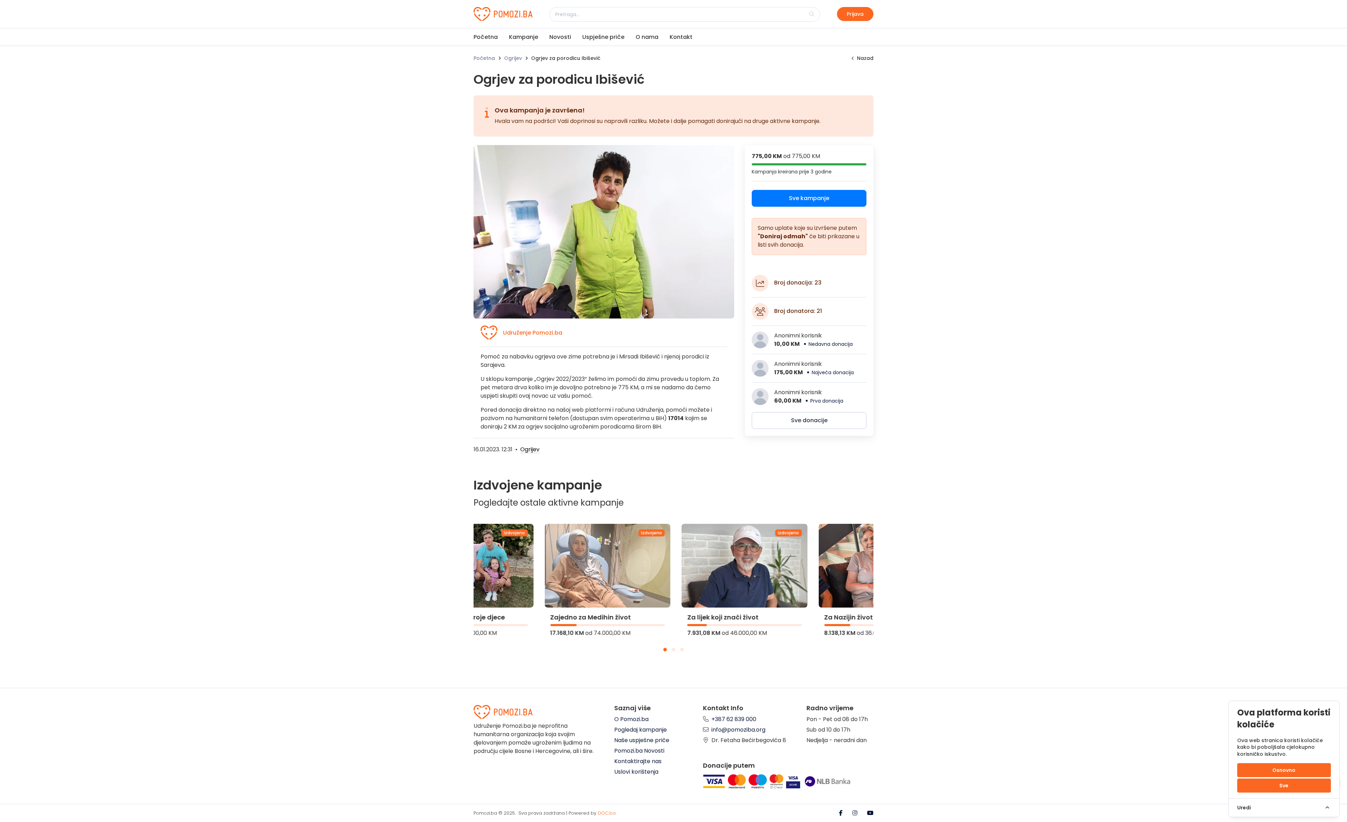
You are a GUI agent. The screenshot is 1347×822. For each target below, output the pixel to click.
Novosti (560, 37)
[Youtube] (870, 813)
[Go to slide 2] (673, 649)
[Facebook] (841, 813)
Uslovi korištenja (636, 772)
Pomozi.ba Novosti (639, 751)
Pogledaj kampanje (640, 730)
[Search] (811, 14)
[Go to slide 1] (665, 649)
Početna (486, 37)
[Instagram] (855, 813)
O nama (647, 37)
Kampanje (523, 37)
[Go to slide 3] (682, 649)
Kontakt (681, 37)
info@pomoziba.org (738, 730)
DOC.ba (607, 813)
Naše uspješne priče (641, 740)
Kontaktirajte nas (638, 761)
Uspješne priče (603, 37)
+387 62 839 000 (733, 719)
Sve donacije (809, 420)
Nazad (865, 58)
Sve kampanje (809, 198)
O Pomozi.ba (631, 719)
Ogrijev (513, 58)
